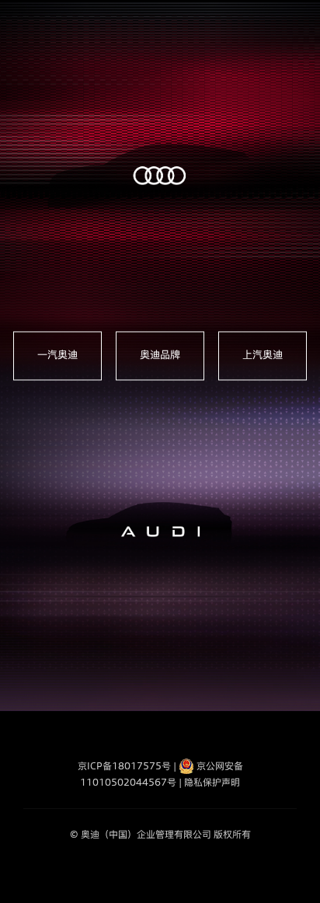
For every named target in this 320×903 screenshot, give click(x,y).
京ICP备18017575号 (124, 766)
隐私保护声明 (212, 782)
